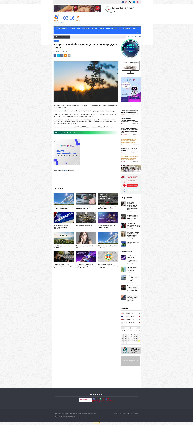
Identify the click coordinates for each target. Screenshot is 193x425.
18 (128, 338)
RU (132, 36)
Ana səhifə (116, 413)
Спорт (119, 28)
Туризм (78, 28)
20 (134, 338)
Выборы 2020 (85, 28)
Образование (126, 28)
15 (139, 336)
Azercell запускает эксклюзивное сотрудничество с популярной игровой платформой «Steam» (86, 266)
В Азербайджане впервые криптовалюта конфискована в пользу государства (108, 266)
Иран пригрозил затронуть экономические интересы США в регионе (133, 225)
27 (134, 340)
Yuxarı (135, 413)
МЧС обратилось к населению (84, 225)
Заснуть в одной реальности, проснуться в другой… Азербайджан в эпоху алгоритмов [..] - (97, 37)
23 (122, 340)
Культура (113, 28)
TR (140, 36)
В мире (108, 28)
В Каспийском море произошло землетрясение (132, 269)
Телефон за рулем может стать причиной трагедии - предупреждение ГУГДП (63, 266)
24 (125, 340)
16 (122, 338)
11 (128, 336)
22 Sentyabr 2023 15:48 (59, 51)
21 (136, 338)
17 (125, 338)
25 (128, 340)
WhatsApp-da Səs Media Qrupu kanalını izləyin (69, 132)
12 (131, 336)
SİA (63, 111)
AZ (128, 36)
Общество (94, 28)
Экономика (101, 28)
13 (134, 336)
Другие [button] (134, 28)
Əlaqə (131, 413)
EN (136, 36)
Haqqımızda (123, 413)
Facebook (64, 170)
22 (139, 338)
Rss (128, 413)
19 (131, 338)
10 (125, 336)
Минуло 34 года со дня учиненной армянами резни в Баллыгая (132, 216)
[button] (137, 32)
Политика (72, 28)
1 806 (68, 51)
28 (136, 340)
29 (139, 340)
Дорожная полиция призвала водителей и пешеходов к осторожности (61, 227)
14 (136, 336)
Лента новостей (63, 28)
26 (131, 340)
